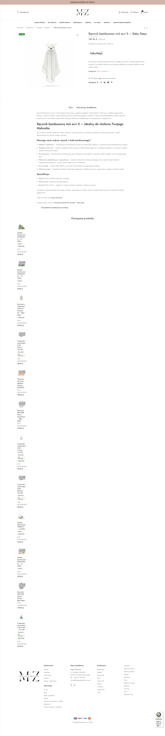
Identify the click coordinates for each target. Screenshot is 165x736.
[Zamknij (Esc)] (27, 728)
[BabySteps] (96, 53)
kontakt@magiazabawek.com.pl (81, 680)
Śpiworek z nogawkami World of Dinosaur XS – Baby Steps (21, 309)
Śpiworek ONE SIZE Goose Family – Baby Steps (21, 596)
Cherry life (100, 681)
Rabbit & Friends (129, 683)
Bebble (99, 672)
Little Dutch (100, 689)
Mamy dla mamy (129, 669)
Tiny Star (126, 689)
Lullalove (127, 666)
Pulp (125, 680)
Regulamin (47, 704)
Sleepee (126, 686)
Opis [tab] (71, 107)
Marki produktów (49, 695)
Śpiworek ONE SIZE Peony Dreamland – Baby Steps (21, 415)
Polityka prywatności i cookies (53, 701)
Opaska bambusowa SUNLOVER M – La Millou (21, 561)
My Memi (127, 677)
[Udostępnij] (22, 728)
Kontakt (46, 678)
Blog (45, 693)
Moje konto (47, 675)
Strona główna (21, 27)
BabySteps (100, 669)
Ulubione (47, 672)
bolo (98, 678)
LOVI (99, 692)
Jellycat (99, 684)
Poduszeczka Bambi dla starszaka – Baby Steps (69, 203)
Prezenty (39, 27)
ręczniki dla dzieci (56, 198)
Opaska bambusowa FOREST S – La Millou (21, 525)
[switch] (159, 725)
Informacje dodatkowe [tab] (86, 107)
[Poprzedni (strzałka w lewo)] (12, 732)
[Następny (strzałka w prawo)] (21, 732)
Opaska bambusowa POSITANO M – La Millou (21, 274)
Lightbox (78, 35)
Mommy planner (129, 671)
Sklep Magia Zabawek (31, 27)
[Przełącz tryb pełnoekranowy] (16, 728)
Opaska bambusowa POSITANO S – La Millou (21, 237)
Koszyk (46, 669)
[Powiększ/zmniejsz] (10, 728)
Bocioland (100, 675)
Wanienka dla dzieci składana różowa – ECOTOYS (20, 383)
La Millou (100, 687)
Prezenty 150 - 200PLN (48, 27)
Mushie (126, 674)
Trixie (125, 691)
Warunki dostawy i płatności (53, 707)
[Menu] (162, 712)
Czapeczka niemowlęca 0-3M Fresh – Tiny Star (21, 626)
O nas (46, 690)
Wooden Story (128, 694)
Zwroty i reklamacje (50, 681)
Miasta (46, 698)
